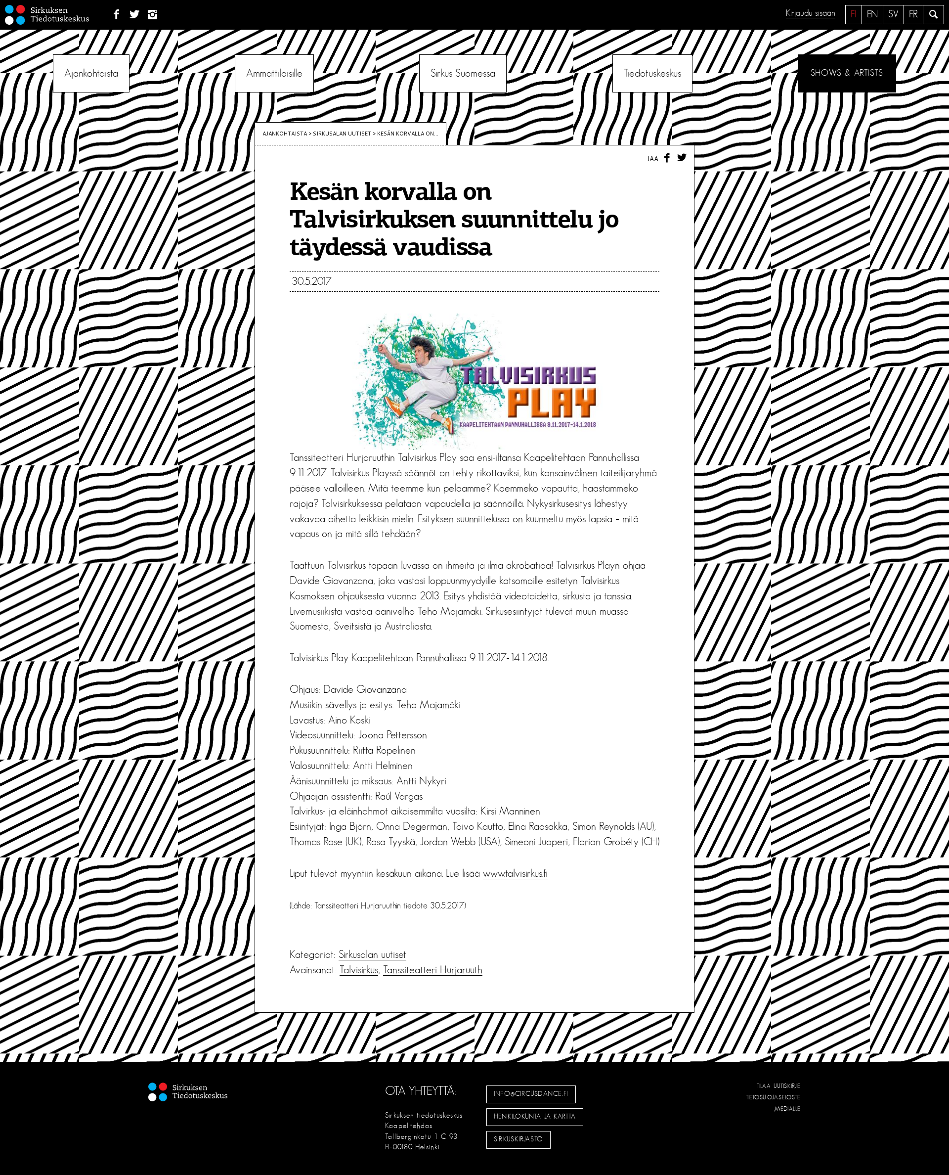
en (872, 14)
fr (913, 14)
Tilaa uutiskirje (779, 1086)
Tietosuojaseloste (773, 1097)
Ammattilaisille (274, 73)
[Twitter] (134, 14)
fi (854, 14)
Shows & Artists (847, 73)
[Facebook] (116, 14)
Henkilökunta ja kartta (535, 1116)
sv (893, 14)
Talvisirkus (359, 969)
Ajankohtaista (91, 73)
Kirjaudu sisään (810, 13)
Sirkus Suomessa (463, 73)
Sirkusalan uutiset (342, 133)
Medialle (788, 1109)
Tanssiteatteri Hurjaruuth (432, 969)
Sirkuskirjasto (518, 1139)
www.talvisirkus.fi (515, 873)
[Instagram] (153, 14)
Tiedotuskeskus (652, 73)
